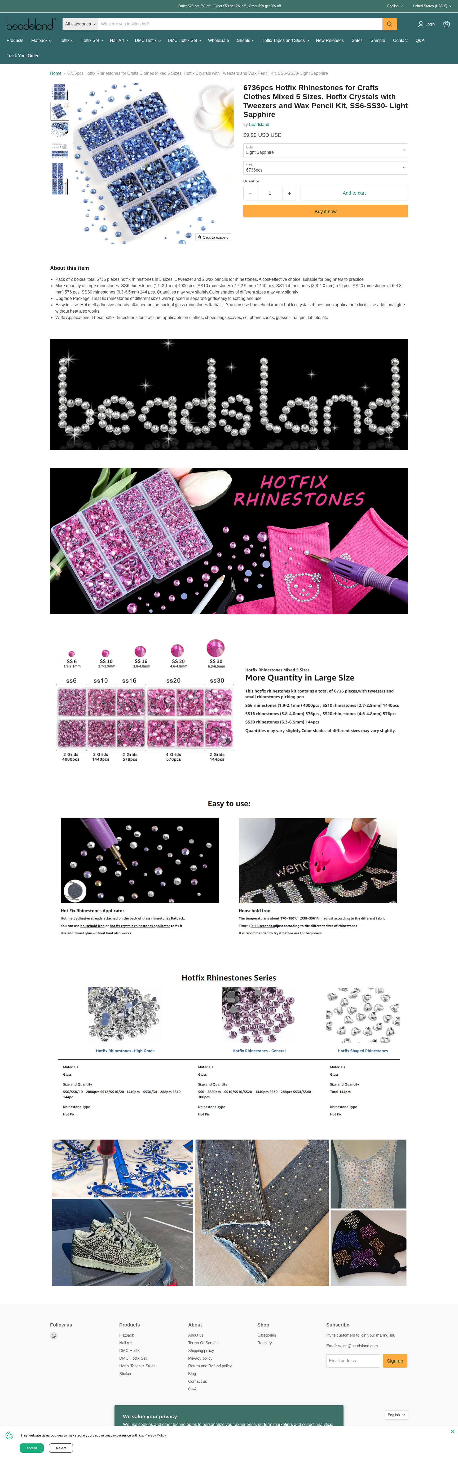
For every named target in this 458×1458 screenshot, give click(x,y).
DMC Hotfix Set (183, 40)
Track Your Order (22, 56)
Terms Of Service (203, 1343)
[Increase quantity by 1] (289, 193)
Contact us (197, 1381)
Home (55, 73)
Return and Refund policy (210, 1366)
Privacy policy (200, 1358)
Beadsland (259, 124)
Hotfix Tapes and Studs (283, 40)
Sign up (395, 1361)
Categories (266, 1335)
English (393, 6)
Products (15, 40)
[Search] (389, 24)
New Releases (330, 40)
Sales (357, 40)
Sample (378, 40)
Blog (192, 1373)
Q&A (420, 40)
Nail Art (117, 40)
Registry (264, 1343)
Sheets (244, 40)
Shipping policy (201, 1350)
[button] (60, 92)
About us (196, 1335)
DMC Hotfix (146, 40)
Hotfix (65, 40)
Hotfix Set (90, 40)
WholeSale (218, 40)
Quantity (251, 181)
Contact (400, 40)
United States (430, 6)
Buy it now (326, 211)
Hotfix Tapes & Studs (137, 1366)
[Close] (452, 1431)
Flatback (40, 40)
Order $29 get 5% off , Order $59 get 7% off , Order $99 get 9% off (144, 6)
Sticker (125, 1373)
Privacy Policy (155, 1435)
